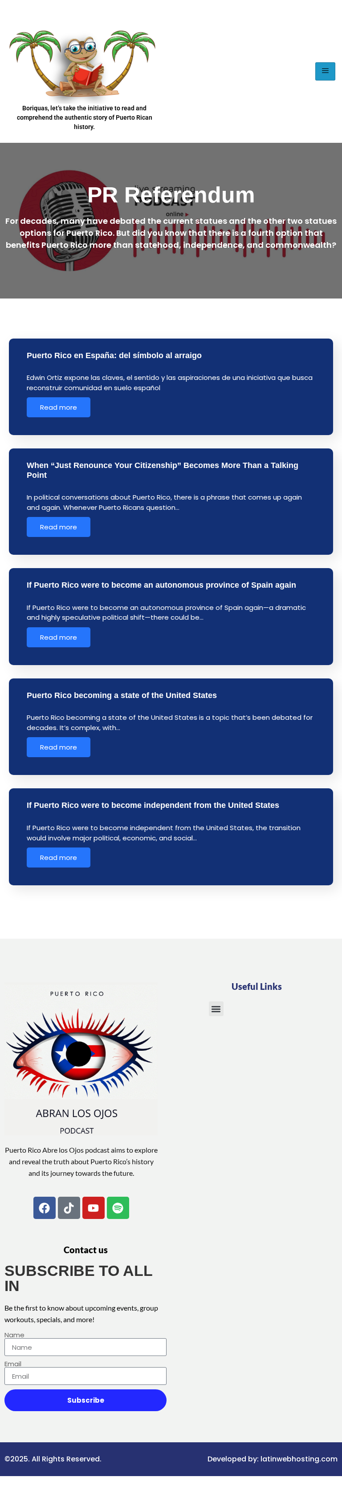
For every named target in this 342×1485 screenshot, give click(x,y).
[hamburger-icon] (325, 71)
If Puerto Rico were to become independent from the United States (153, 805)
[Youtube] (93, 1208)
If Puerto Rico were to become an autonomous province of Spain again (161, 585)
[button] (216, 1008)
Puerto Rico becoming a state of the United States (122, 695)
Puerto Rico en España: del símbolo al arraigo (114, 355)
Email (12, 1363)
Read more (58, 407)
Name (14, 1335)
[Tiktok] (69, 1208)
